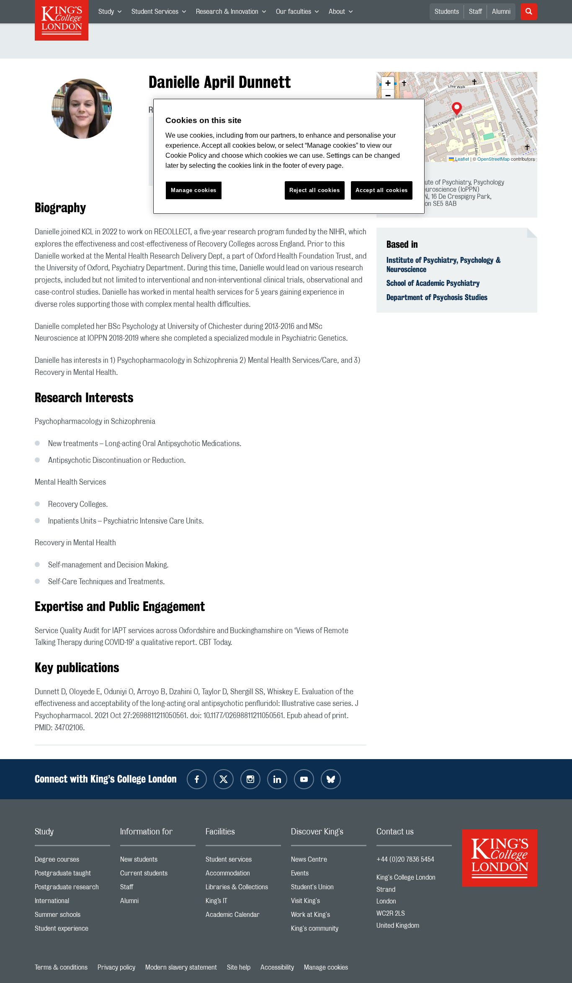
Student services (243, 861)
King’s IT (243, 903)
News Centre (328, 861)
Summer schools (72, 916)
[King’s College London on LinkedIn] (277, 779)
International (72, 903)
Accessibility (277, 967)
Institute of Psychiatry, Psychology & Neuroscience (443, 264)
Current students (158, 875)
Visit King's (328, 903)
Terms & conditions (61, 967)
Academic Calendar (243, 916)
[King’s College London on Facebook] (197, 779)
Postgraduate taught (72, 875)
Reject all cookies (314, 190)
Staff (475, 11)
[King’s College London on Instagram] (250, 779)
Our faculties (300, 13)
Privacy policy (116, 967)
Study (112, 13)
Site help (238, 967)
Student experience (72, 930)
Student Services (161, 13)
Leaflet (461, 158)
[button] (457, 109)
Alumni (501, 11)
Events (328, 875)
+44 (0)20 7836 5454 (405, 859)
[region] (289, 156)
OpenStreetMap (493, 158)
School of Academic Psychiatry (433, 282)
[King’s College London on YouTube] (304, 779)
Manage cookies (326, 967)
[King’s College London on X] (224, 779)
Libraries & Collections (243, 889)
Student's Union (328, 889)
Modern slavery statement (181, 967)
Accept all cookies (382, 190)
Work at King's (328, 916)
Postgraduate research (72, 889)
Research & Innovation (233, 13)
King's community (328, 930)
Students (447, 11)
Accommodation (243, 875)
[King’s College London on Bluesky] (331, 779)
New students (158, 861)
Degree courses (72, 861)
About (343, 13)
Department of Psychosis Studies (436, 297)
